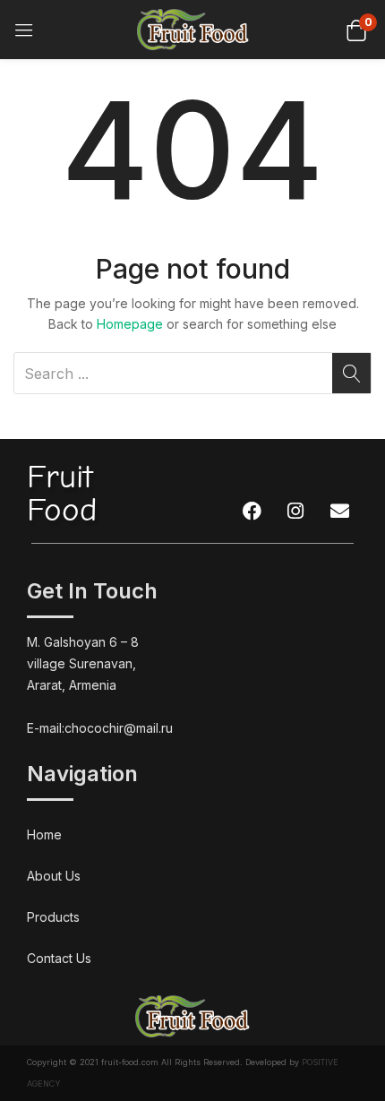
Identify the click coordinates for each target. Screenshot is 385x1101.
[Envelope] (339, 510)
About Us (54, 875)
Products (53, 917)
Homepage (130, 323)
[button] (356, 29)
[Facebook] (251, 510)
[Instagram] (295, 510)
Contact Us (59, 958)
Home (44, 834)
